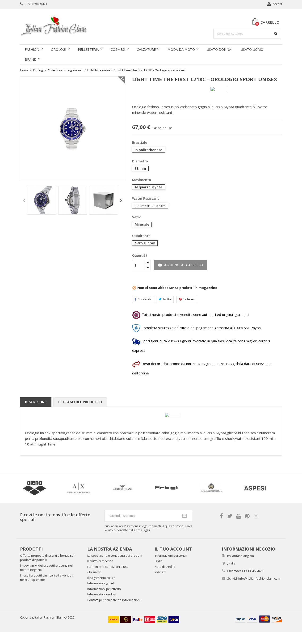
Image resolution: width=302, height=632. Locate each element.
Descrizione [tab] (35, 402)
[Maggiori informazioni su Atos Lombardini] (235, 488)
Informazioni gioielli (101, 583)
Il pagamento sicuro (101, 578)
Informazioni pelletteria (104, 589)
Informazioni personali (171, 555)
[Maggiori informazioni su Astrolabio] (191, 488)
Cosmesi (118, 49)
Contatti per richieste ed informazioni (113, 600)
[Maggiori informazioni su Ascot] (58, 488)
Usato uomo (252, 49)
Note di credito (165, 566)
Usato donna (219, 49)
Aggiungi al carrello (180, 265)
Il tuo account (173, 549)
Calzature (146, 49)
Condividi (144, 299)
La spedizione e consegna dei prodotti (114, 555)
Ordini (159, 561)
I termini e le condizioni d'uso (108, 566)
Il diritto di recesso (100, 561)
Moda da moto (181, 49)
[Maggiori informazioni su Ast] (147, 488)
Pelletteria (88, 49)
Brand (31, 59)
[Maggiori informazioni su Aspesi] (102, 488)
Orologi (58, 49)
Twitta (167, 299)
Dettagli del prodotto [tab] (80, 402)
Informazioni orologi (101, 594)
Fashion (32, 49)
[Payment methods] (258, 618)
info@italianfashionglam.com (259, 578)
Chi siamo (94, 572)
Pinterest (189, 299)
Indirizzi (160, 572)
